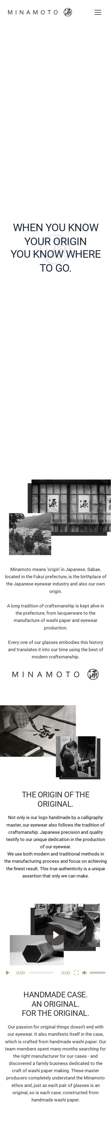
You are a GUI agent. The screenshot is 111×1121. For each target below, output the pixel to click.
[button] (98, 12)
